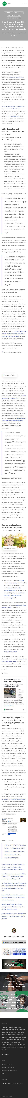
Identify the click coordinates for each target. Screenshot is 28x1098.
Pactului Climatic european (18, 799)
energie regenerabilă (16, 77)
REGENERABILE (19, 12)
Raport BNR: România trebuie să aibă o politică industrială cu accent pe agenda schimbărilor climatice (13, 897)
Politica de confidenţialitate (9, 1070)
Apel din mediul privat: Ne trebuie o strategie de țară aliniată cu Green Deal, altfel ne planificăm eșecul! (13, 906)
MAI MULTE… (5, 1054)
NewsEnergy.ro (6, 1027)
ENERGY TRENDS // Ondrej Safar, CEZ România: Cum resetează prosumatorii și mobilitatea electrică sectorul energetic (15, 851)
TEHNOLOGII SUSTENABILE (14, 18)
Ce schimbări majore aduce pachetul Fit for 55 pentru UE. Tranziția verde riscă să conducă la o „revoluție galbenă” (14, 876)
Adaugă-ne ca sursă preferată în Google (15, 942)
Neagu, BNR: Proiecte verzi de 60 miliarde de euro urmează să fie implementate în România (14, 916)
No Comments (14, 35)
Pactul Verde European (8, 106)
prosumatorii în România (11, 109)
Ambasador (5, 799)
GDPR (3, 1073)
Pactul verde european (10, 652)
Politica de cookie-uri (8, 1067)
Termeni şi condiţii (7, 1064)
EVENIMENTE (8, 12)
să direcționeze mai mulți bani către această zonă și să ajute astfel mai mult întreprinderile (14, 333)
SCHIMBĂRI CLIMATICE (14, 15)
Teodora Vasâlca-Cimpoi (9, 33)
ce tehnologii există (13, 116)
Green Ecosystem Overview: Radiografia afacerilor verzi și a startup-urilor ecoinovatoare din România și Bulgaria (13, 867)
